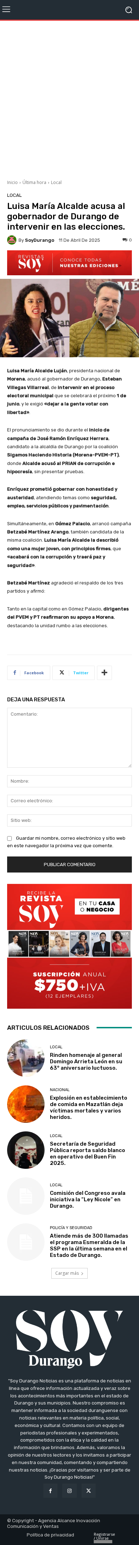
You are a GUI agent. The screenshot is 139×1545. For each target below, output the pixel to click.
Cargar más (67, 1273)
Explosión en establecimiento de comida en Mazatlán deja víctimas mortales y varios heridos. (88, 1107)
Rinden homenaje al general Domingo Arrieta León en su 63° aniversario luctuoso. (86, 1061)
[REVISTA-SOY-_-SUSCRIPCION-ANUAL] (69, 946)
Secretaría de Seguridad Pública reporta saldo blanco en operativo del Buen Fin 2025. (87, 1153)
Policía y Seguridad (71, 1228)
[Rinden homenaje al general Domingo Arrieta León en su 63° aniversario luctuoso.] (26, 1058)
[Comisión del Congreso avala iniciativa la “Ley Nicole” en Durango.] (26, 1196)
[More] (104, 673)
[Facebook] (50, 1491)
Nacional (60, 1090)
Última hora (34, 182)
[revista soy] (69, 262)
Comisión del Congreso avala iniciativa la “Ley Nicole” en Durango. (87, 1199)
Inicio (12, 182)
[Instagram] (69, 1491)
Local (56, 182)
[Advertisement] (69, 97)
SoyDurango (39, 240)
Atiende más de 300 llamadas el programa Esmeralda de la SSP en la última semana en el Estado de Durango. (89, 1245)
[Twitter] (89, 1491)
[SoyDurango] (13, 240)
